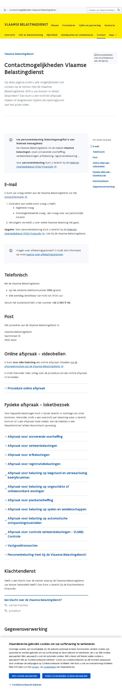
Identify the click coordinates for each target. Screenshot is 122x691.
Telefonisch (99, 151)
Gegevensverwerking (104, 186)
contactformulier (14, 197)
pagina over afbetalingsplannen (44, 254)
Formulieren (68, 25)
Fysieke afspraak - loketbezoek (102, 174)
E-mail (96, 146)
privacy (35, 666)
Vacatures (109, 25)
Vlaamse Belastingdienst (19, 54)
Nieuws (55, 25)
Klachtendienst (100, 181)
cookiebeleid (49, 666)
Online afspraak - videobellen (102, 164)
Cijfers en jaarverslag (90, 25)
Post (95, 157)
